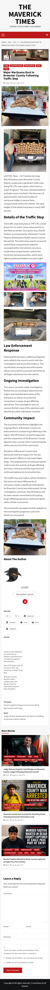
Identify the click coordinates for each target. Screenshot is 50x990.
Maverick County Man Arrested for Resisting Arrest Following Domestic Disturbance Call (24, 815)
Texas (6, 69)
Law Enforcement (16, 66)
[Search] (47, 35)
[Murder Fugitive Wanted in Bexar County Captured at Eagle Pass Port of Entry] (25, 840)
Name (6, 926)
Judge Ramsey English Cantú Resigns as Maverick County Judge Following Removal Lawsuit (24, 770)
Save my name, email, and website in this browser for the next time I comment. (21, 951)
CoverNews (36, 983)
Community (8, 850)
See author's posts (25, 594)
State (32, 853)
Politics (40, 760)
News (38, 66)
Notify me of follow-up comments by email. (24, 958)
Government (21, 757)
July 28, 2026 (16, 820)
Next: (24, 716)
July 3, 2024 (16, 83)
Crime (6, 66)
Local (36, 757)
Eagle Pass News (9, 757)
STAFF (7, 83)
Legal (30, 757)
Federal (36, 850)
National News (29, 66)
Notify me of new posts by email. (20, 962)
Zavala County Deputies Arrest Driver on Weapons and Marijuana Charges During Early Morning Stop (13, 656)
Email (29, 926)
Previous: (21, 705)
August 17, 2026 (16, 775)
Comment (8, 893)
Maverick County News (21, 760)
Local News (8, 760)
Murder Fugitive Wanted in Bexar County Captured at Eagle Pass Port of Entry (24, 860)
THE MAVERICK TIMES (25, 14)
